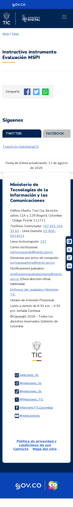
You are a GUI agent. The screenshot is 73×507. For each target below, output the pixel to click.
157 (43, 241)
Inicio (5, 34)
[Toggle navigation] (64, 17)
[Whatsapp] (45, 91)
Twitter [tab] (13, 133)
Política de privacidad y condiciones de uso (37, 443)
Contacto (20, 449)
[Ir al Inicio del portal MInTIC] (36, 350)
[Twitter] (36, 91)
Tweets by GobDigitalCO (20, 147)
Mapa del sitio (45, 449)
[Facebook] (27, 91)
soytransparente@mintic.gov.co (32, 263)
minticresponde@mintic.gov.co (31, 252)
